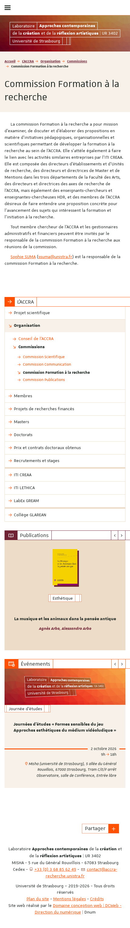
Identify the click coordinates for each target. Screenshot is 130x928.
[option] (65, 595)
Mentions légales (69, 898)
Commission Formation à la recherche (56, 372)
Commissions (77, 61)
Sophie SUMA (23, 256)
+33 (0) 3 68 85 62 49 (55, 869)
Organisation (50, 61)
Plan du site (38, 898)
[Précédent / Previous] (115, 535)
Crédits (97, 898)
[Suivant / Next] (121, 535)
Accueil (10, 61)
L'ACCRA (28, 61)
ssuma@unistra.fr (55, 256)
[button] (113, 828)
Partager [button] (95, 828)
